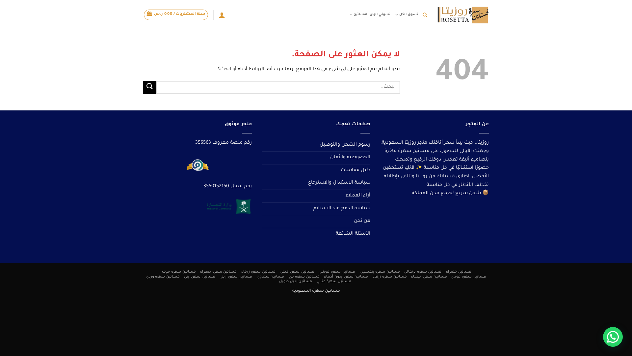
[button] (176, 15)
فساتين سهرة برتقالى (422, 272)
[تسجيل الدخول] (222, 15)
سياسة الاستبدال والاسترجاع (339, 183)
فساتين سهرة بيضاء (429, 277)
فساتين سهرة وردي (163, 277)
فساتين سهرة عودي (468, 277)
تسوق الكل (408, 14)
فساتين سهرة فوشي (337, 272)
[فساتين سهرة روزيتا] (463, 15)
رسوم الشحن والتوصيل (345, 145)
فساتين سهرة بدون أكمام (346, 277)
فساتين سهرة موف (179, 272)
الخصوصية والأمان (350, 157)
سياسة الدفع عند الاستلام (341, 208)
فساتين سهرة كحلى (297, 272)
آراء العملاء (358, 195)
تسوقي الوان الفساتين (372, 14)
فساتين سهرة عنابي (334, 281)
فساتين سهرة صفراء (218, 272)
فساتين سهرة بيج (304, 277)
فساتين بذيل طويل (295, 281)
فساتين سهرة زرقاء (258, 272)
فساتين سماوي (270, 277)
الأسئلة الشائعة (353, 234)
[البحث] (425, 15)
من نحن (362, 221)
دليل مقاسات (355, 170)
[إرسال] (149, 87)
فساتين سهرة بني (199, 277)
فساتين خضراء (459, 272)
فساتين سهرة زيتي (236, 277)
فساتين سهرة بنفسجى (380, 272)
